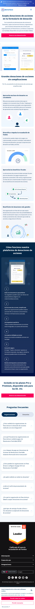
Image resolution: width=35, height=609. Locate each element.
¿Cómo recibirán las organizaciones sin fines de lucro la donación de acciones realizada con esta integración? (14, 426)
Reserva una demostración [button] (17, 35)
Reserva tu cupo (22, 5)
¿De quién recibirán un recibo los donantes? (16, 477)
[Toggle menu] (31, 10)
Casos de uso (6, 560)
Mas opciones (5, 607)
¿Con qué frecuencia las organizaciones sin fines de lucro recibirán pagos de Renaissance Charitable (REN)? (16, 439)
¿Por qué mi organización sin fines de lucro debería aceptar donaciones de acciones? (16, 498)
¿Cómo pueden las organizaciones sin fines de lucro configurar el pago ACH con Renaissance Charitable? (16, 466)
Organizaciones (9, 414)
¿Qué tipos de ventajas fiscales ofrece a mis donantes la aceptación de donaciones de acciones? (16, 511)
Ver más (23, 595)
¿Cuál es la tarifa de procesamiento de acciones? (14, 487)
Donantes (25, 414)
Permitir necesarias (17, 603)
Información (5, 556)
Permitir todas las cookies (17, 598)
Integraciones (6, 564)
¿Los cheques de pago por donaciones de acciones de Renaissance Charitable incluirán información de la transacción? (15, 452)
